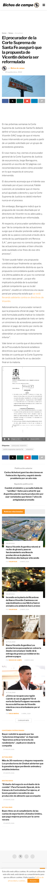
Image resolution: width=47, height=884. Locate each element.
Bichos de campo (18, 68)
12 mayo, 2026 (29, 660)
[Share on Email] (27, 101)
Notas (10, 33)
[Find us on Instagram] (32, 856)
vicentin (29, 449)
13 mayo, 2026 (24, 609)
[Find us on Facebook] (14, 856)
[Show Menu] (44, 5)
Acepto (33, 881)
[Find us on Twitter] (20, 856)
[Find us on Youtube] (26, 856)
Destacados (7, 781)
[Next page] (9, 439)
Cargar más (23, 720)
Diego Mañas (14, 713)
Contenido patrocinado (13, 730)
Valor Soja (13, 561)
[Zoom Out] (24, 439)
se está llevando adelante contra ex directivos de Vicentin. (23, 297)
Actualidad (19, 33)
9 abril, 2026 (26, 713)
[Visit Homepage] (21, 5)
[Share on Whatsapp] (20, 101)
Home (4, 33)
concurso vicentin (19, 446)
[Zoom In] (28, 439)
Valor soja (10, 543)
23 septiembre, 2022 (13, 72)
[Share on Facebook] (5, 101)
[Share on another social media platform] (41, 101)
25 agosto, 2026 (8, 749)
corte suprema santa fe (13, 449)
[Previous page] (5, 439)
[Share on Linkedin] (34, 101)
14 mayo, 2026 (24, 561)
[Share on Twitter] (12, 101)
